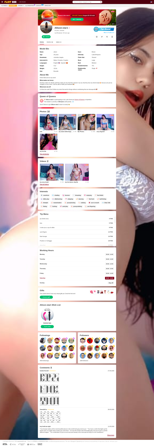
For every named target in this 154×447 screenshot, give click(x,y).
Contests (38, 5)
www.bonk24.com (21, 441)
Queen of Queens (80, 99)
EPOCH (35, 441)
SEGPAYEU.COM (43, 441)
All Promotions (29, 5)
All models (4, 5)
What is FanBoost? (109, 32)
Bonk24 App (48, 5)
